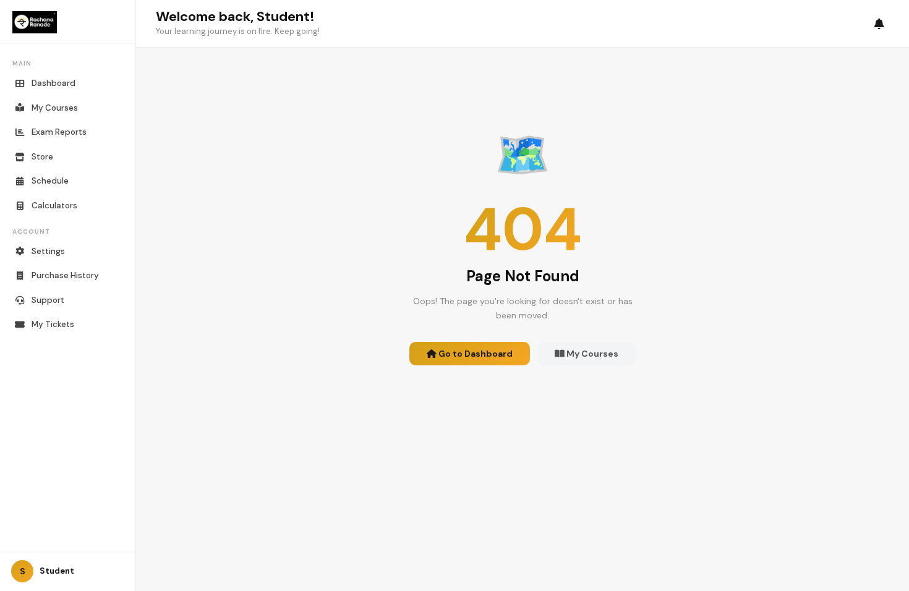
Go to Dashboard (475, 353)
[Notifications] (879, 23)
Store (42, 156)
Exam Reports (59, 132)
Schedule (50, 181)
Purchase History (65, 275)
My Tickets (53, 324)
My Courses (55, 108)
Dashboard (53, 83)
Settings (48, 251)
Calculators (54, 205)
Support (48, 300)
